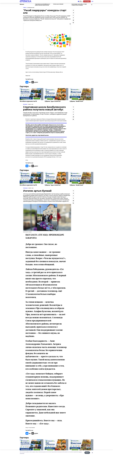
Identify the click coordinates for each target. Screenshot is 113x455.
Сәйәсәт (25, 7)
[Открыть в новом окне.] (28, 82)
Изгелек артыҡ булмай (58, 4)
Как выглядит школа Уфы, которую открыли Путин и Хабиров (79, 5)
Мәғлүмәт (25, 104)
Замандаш (25, 188)
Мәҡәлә (22, 4)
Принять (87, 452)
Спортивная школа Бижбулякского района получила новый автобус (42, 5)
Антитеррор (87, 1)
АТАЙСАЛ (25, 1)
